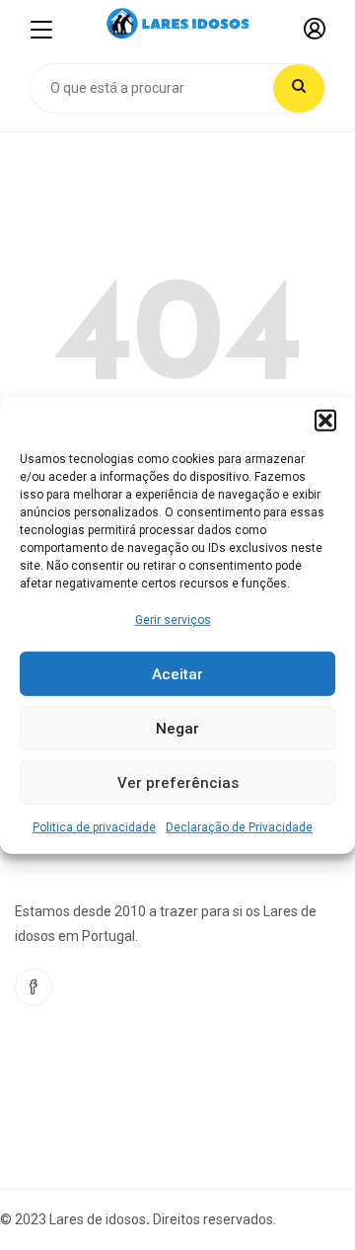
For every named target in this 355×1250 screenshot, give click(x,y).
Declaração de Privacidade (239, 827)
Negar (177, 729)
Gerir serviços (173, 620)
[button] (325, 420)
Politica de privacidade (94, 827)
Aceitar (177, 674)
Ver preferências (178, 783)
